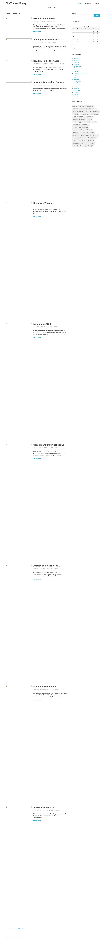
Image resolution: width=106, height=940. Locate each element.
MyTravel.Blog (16, 3)
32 (19, 928)
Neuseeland (77, 81)
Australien (77, 60)
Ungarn (76, 96)
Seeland (86, 138)
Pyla (84, 132)
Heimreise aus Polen (44, 18)
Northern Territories (79, 130)
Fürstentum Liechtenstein (81, 73)
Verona (91, 143)
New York (76, 83)
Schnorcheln (76, 138)
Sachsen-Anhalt (86, 135)
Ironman (82, 116)
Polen (54, 21)
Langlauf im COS (42, 324)
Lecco (93, 122)
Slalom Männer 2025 (44, 807)
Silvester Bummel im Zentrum (48, 82)
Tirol (84, 140)
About (97, 3)
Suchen (74, 13)
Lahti (89, 119)
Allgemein (77, 58)
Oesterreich (77, 84)
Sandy (95, 135)
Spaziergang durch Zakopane (48, 445)
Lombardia (76, 124)
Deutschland (77, 66)
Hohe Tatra (94, 114)
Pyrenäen (90, 132)
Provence (76, 132)
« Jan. (73, 48)
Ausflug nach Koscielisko (46, 39)
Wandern (83, 146)
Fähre (81, 111)
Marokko (76, 79)
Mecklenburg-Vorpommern (80, 127)
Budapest (76, 108)
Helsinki (75, 114)
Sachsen (75, 135)
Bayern (81, 106)
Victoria (75, 146)
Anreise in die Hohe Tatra (46, 566)
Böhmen (84, 108)
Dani (49, 21)
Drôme (75, 111)
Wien (90, 146)
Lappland (86, 122)
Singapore (77, 90)
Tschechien (77, 94)
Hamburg (95, 111)
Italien (75, 77)
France (76, 71)
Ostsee (90, 130)
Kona (83, 119)
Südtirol (93, 138)
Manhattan (85, 124)
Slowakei (61, 63)
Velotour (76, 143)
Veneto (84, 143)
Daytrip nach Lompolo (44, 686)
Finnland (56, 689)
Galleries (87, 3)
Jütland (90, 116)
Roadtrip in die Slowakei (46, 61)
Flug (75, 70)
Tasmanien (76, 140)
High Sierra (84, 114)
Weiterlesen (37, 31)
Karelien (76, 119)
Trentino (90, 140)
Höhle (75, 116)
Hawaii (76, 75)
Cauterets (92, 108)
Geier (88, 111)
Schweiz (76, 88)
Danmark (76, 64)
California (76, 62)
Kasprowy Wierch (42, 203)
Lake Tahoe (76, 122)
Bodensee (89, 106)
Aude (74, 106)
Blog (79, 3)
